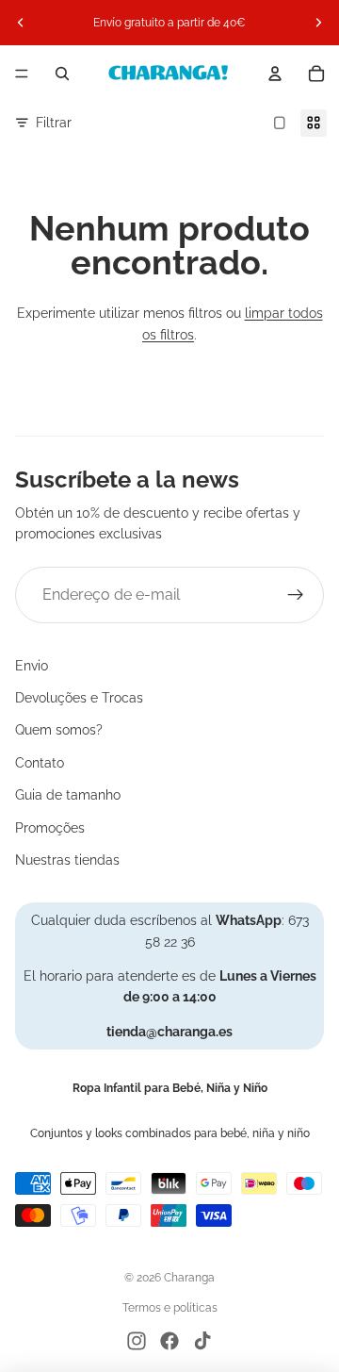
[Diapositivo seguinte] (318, 22)
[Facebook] (169, 1341)
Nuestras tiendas (67, 860)
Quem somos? (59, 729)
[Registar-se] (295, 595)
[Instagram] (136, 1341)
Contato (39, 762)
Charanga (189, 1277)
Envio (31, 665)
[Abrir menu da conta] (275, 73)
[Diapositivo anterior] (20, 22)
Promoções (50, 827)
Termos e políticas (170, 1307)
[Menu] (21, 73)
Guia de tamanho (68, 794)
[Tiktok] (202, 1341)
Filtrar (54, 122)
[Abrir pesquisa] (62, 73)
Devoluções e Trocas (79, 697)
